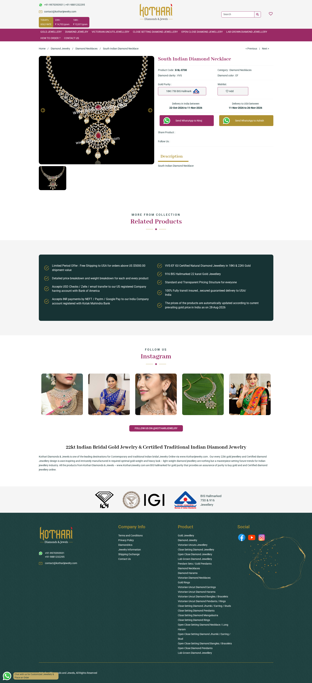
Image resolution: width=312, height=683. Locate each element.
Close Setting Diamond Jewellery (155, 31)
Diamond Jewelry (76, 31)
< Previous (251, 48)
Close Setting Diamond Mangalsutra (198, 615)
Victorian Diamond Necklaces (194, 577)
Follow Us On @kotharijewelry (156, 428)
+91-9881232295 (75, 4)
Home (42, 48)
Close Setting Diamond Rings (194, 620)
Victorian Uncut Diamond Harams (196, 591)
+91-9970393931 (54, 4)
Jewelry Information (129, 549)
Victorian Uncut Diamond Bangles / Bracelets (203, 596)
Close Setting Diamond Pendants (196, 610)
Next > (265, 48)
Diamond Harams (188, 573)
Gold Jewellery (51, 31)
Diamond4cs (125, 544)
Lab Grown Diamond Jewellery (246, 31)
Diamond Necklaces (86, 48)
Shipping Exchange (129, 554)
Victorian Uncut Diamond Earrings (197, 587)
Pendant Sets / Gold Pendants (195, 563)
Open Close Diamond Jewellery (202, 31)
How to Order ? (50, 38)
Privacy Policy (126, 540)
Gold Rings (184, 582)
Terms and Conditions (130, 535)
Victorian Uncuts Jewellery (110, 31)
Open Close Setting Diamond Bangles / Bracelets (205, 643)
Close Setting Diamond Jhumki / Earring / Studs (204, 605)
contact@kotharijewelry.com (60, 11)
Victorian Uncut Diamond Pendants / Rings (202, 601)
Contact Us (71, 38)
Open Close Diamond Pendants (195, 648)
